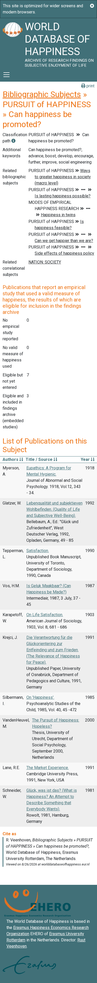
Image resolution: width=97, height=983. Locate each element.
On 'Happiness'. (40, 697)
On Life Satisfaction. (44, 614)
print (89, 85)
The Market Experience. (47, 767)
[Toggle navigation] (6, 75)
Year (86, 459)
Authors (11, 459)
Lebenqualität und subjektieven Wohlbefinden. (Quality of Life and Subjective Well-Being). (54, 509)
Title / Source (40, 459)
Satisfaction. (37, 550)
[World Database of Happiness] (12, 43)
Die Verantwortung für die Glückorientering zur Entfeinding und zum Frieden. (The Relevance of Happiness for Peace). (53, 650)
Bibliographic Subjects (42, 94)
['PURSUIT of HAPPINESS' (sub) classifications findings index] (13, 140)
